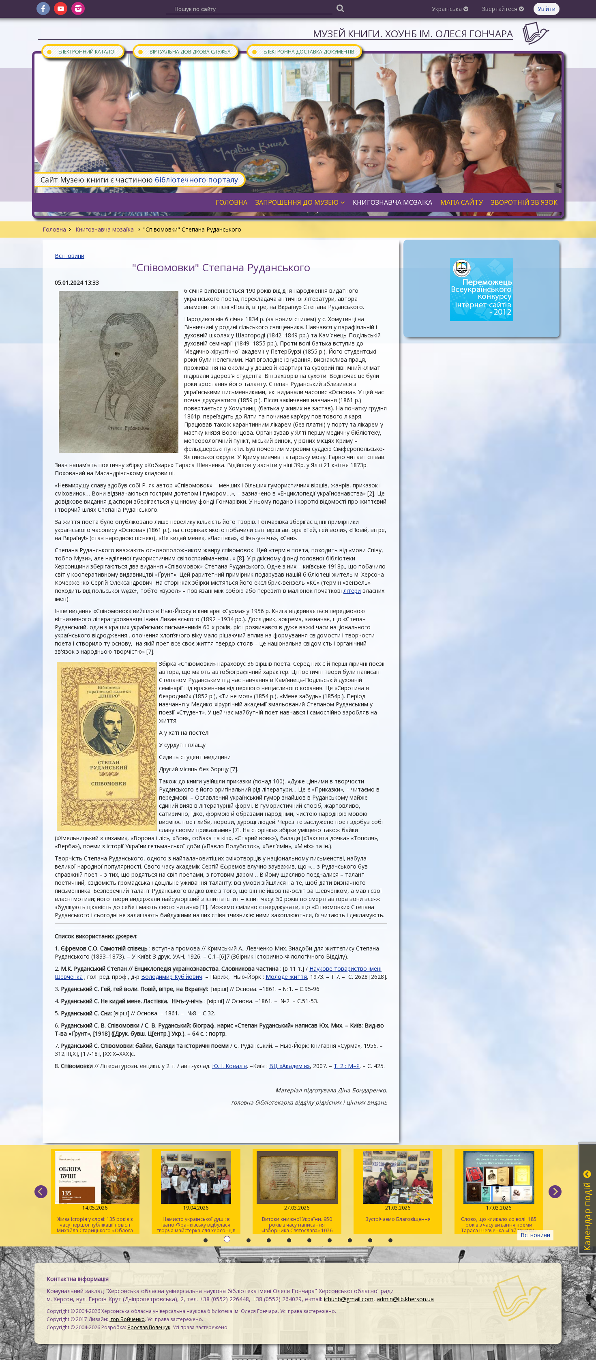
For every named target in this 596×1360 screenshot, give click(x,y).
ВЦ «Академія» (289, 1066)
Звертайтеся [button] (500, 9)
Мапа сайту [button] (461, 202)
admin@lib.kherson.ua (405, 1299)
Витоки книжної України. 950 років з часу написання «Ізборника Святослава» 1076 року (196, 1219)
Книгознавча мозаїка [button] (392, 202)
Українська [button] (447, 9)
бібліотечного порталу (196, 179)
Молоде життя (286, 976)
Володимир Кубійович (171, 976)
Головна (54, 229)
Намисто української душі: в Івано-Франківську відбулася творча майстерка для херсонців (95, 1219)
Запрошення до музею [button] (297, 202)
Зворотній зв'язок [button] (524, 202)
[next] (555, 1191)
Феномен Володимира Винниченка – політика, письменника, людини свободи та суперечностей (499, 1219)
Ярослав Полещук (148, 1327)
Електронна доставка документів (302, 51)
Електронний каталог (81, 51)
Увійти (546, 9)
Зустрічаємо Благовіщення (297, 1213)
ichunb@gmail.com (348, 1299)
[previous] (40, 1191)
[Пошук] (340, 8)
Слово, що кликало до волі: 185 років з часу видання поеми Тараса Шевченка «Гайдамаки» (398, 1219)
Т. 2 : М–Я (347, 1066)
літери (352, 590)
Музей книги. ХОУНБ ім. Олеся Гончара (413, 33)
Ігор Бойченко (127, 1319)
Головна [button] (231, 202)
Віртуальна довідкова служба (184, 51)
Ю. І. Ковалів (229, 1066)
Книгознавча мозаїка (104, 229)
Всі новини (69, 256)
